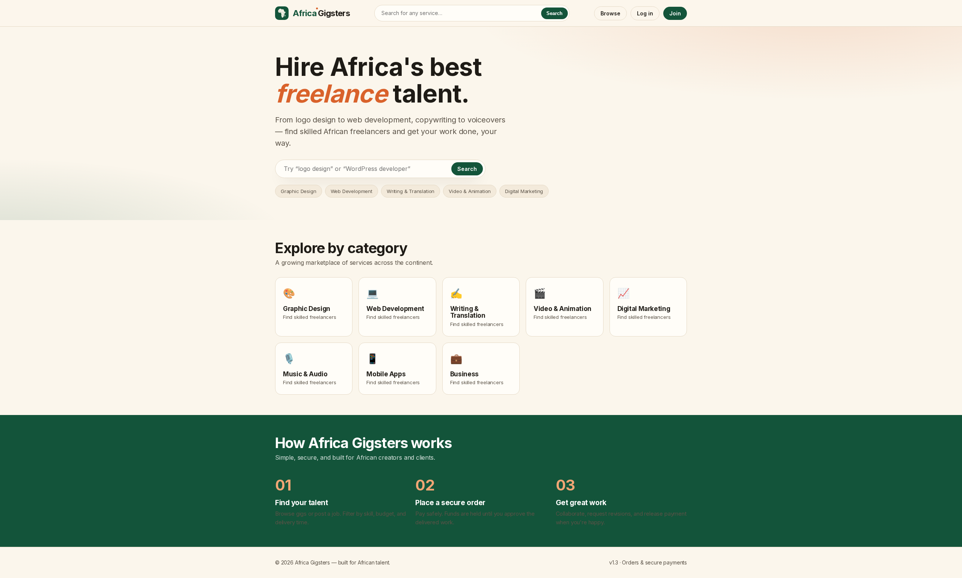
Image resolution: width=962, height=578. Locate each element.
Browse (610, 13)
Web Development (351, 191)
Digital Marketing (524, 191)
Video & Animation (470, 191)
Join (675, 13)
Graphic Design (298, 191)
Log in (645, 13)
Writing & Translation (410, 191)
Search (554, 13)
